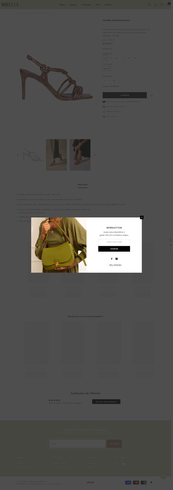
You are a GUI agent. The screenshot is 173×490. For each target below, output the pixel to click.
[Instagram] (116, 258)
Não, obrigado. (115, 265)
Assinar (114, 249)
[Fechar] (142, 217)
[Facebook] (111, 258)
